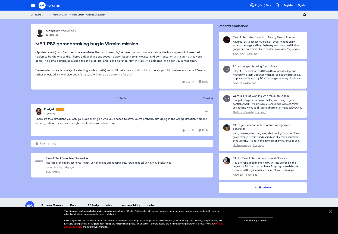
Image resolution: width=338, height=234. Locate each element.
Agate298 (238, 174)
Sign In (301, 5)
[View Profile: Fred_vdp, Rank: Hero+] (38, 111)
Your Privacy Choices (255, 220)
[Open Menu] (304, 14)
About (110, 205)
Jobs (151, 205)
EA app (75, 205)
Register (288, 5)
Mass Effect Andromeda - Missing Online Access (264, 37)
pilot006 (237, 83)
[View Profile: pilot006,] (226, 69)
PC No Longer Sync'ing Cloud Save (255, 66)
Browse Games (52, 205)
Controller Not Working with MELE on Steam (261, 96)
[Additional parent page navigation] (47, 14)
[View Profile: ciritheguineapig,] (226, 127)
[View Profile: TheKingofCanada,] (226, 98)
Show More (265, 187)
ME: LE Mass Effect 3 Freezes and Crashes (260, 158)
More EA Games (60, 14)
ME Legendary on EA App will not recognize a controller (261, 127)
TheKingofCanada (243, 112)
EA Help (93, 205)
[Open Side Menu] (33, 5)
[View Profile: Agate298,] (226, 160)
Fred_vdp (49, 109)
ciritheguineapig (242, 145)
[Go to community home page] (49, 5)
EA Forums (36, 14)
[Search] (278, 5)
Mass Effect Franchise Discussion (88, 14)
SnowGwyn (239, 53)
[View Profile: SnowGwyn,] (226, 39)
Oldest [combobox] (207, 98)
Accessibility (131, 205)
